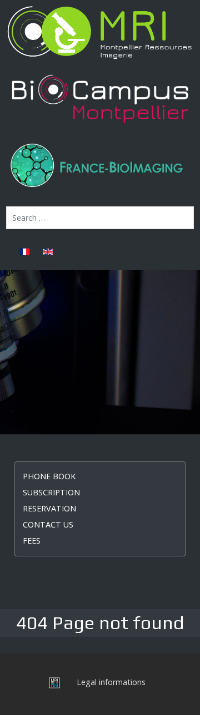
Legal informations (111, 682)
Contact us (48, 524)
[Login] (51, 682)
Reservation (49, 508)
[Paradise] (100, 33)
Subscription (51, 492)
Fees (32, 540)
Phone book (49, 476)
